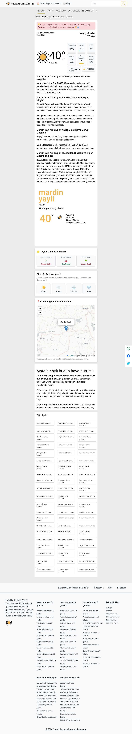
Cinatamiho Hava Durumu (43, 446)
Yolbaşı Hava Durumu (44, 553)
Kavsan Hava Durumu (44, 480)
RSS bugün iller (111, 614)
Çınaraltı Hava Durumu (42, 562)
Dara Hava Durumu (65, 445)
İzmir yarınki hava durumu (69, 692)
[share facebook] (128, 356)
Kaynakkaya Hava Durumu (85, 481)
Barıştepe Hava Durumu (42, 438)
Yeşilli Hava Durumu (86, 545)
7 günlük (61, 11)
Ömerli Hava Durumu (86, 561)
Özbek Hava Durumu (44, 569)
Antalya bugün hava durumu (46, 695)
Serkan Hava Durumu (87, 526)
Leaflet (70, 355)
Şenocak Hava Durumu (63, 570)
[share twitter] (128, 363)
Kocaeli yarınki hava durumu (70, 720)
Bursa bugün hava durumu (46, 692)
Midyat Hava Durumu (65, 504)
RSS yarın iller (111, 620)
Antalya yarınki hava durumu (70, 698)
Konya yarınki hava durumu (69, 702)
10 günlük (74, 11)
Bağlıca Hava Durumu (65, 437)
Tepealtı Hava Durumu (44, 540)
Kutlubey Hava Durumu (84, 489)
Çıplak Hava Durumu (65, 561)
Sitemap (109, 611)
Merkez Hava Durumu (87, 496)
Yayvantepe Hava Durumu (43, 546)
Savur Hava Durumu (86, 518)
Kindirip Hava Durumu (44, 488)
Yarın (50, 11)
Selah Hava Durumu (44, 526)
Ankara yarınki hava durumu (70, 689)
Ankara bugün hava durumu (46, 686)
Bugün (41, 11)
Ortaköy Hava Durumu (66, 512)
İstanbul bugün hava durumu (47, 683)
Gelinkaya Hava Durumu (42, 468)
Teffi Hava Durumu (64, 532)
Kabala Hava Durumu (65, 474)
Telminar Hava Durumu (84, 533)
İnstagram (121, 588)
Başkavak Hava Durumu (84, 438)
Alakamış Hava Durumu (84, 424)
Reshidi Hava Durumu (66, 518)
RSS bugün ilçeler (112, 617)
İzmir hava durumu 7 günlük (92, 623)
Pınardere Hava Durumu (42, 519)
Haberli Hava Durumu (44, 474)
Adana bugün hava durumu (46, 702)
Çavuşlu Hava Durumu (84, 554)
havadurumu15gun (22, 3)
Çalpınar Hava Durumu (63, 554)
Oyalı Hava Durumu (86, 512)
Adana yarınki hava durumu (69, 705)
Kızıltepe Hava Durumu (63, 497)
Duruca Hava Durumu (87, 453)
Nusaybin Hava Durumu (84, 505)
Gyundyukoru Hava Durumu (65, 468)
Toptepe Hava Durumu (66, 540)
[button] (66, 328)
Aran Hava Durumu (43, 431)
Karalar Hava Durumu (87, 474)
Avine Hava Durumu (86, 431)
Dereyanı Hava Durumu (42, 454)
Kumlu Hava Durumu (65, 488)
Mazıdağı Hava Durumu (42, 505)
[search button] (123, 3)
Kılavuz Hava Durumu (44, 496)
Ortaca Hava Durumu (44, 512)
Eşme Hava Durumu (86, 461)
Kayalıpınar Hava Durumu (64, 481)
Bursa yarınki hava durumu (69, 695)
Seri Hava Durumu (64, 526)
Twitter (110, 588)
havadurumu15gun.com (74, 729)
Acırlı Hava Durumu (43, 423)
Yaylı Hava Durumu (86, 540)
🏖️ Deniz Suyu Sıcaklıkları (49, 3)
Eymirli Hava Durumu (65, 461)
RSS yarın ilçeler (112, 623)
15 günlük (87, 11)
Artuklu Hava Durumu (65, 431)
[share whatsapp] (128, 348)
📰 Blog (67, 3)
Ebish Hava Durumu (44, 461)
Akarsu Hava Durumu (65, 423)
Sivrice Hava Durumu (44, 532)
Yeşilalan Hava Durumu (63, 546)
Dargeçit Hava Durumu (84, 446)
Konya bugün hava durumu (46, 698)
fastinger (109, 608)
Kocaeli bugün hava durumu (46, 717)
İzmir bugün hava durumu (46, 689)
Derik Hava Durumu (65, 453)
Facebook (99, 588)
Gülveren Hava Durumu (84, 468)
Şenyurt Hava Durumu (87, 569)
